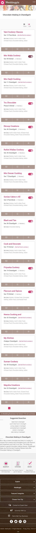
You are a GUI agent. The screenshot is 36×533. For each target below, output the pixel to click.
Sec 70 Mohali (9, 247)
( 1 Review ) (18, 59)
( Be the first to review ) (24, 35)
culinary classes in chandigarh (18, 426)
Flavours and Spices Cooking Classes (13, 292)
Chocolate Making (14, 227)
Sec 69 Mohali (9, 59)
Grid (25, 26)
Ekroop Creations (11, 126)
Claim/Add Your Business (20, 516)
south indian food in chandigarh (18, 424)
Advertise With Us (20, 511)
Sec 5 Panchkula (9, 200)
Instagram (24, 521)
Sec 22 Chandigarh (10, 388)
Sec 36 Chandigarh (10, 223)
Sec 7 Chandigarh (10, 176)
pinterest (20, 521)
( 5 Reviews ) (21, 129)
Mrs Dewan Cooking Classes (13, 174)
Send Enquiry (6, 49)
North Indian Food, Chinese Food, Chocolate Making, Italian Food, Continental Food (17, 135)
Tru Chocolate (10, 102)
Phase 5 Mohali (9, 106)
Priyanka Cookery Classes (11, 268)
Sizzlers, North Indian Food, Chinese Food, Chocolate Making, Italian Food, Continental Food (15, 41)
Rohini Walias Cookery (14, 149)
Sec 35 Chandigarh (10, 153)
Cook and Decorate (12, 243)
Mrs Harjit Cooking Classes (12, 80)
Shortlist (28, 49)
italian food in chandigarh (18, 422)
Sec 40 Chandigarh (10, 365)
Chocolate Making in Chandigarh (18, 437)
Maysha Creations (12, 385)
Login (34, 1)
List (29, 26)
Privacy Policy (26, 528)
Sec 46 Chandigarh (10, 129)
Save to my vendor (17, 49)
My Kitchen (9, 338)
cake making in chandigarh (18, 432)
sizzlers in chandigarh (18, 430)
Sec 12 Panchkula (10, 35)
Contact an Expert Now (20, 505)
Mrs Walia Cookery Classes (12, 56)
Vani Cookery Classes (13, 32)
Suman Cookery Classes (11, 363)
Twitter (15, 521)
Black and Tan (10, 220)
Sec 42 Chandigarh (10, 318)
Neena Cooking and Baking (12, 315)
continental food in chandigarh (18, 428)
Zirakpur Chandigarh (11, 341)
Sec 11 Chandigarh (10, 82)
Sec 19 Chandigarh (10, 270)
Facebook (11, 521)
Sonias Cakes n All (12, 196)
